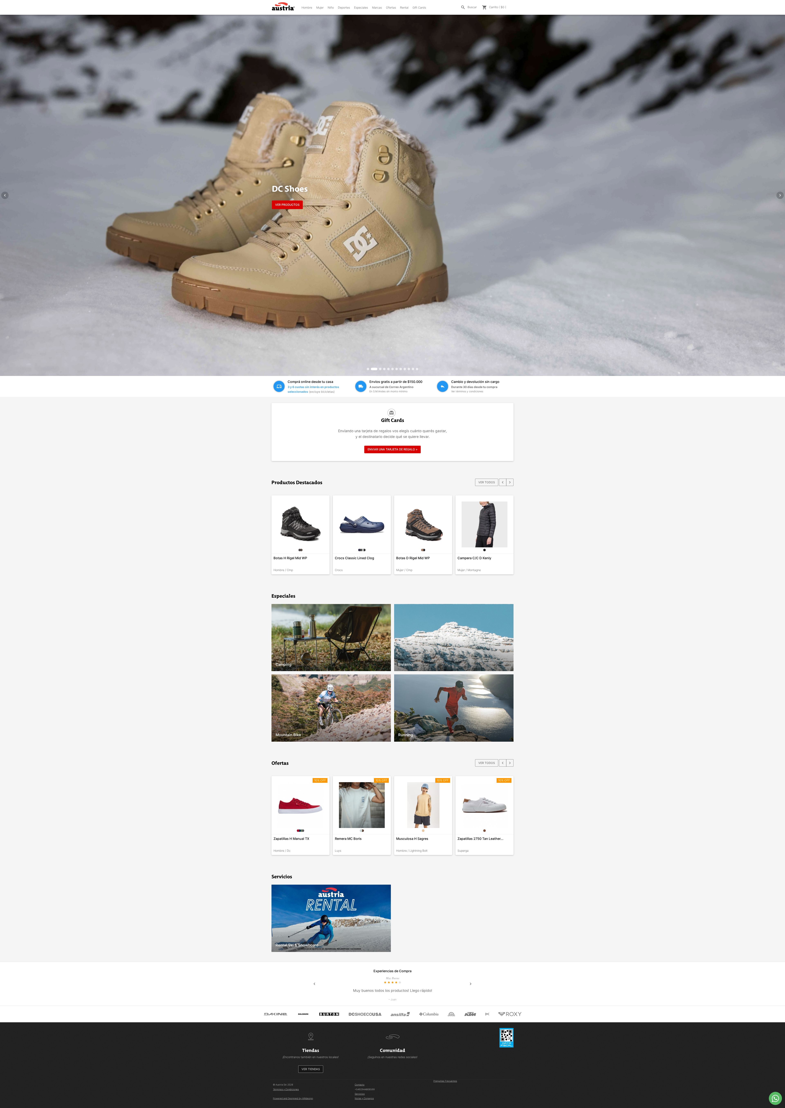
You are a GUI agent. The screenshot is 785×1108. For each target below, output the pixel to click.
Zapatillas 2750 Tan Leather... (481, 839)
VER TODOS (486, 482)
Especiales (361, 7)
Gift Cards (419, 7)
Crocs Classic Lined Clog (354, 558)
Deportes (344, 7)
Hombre (307, 7)
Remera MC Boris (348, 839)
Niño (331, 7)
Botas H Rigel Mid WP (290, 558)
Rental (404, 7)
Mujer (320, 7)
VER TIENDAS (311, 1069)
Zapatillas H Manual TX (291, 839)
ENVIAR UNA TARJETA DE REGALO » (392, 449)
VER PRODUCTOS (287, 204)
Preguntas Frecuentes (445, 1081)
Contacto (359, 1084)
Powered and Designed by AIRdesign (293, 1098)
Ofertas (391, 7)
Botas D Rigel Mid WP (413, 558)
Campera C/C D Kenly (474, 558)
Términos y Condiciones (286, 1089)
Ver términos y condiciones (467, 391)
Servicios (360, 1093)
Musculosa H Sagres (412, 839)
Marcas (377, 7)
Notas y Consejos (364, 1098)
